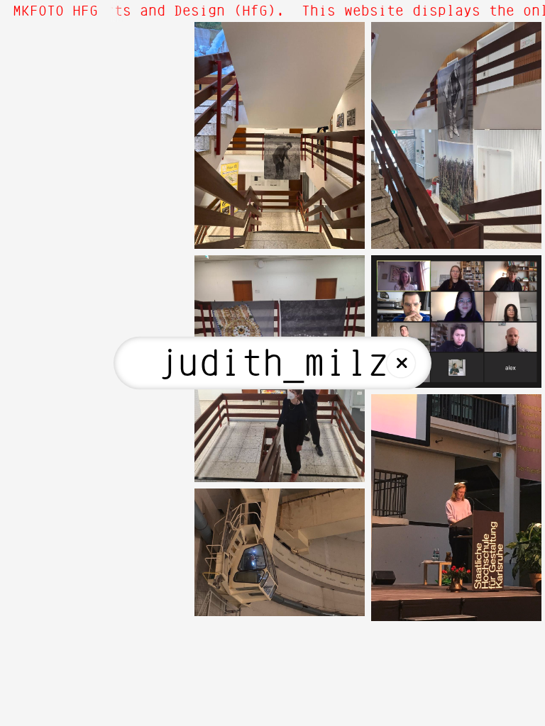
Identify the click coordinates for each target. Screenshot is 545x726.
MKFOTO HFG (55, 11)
